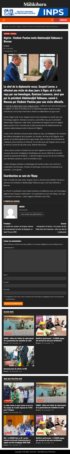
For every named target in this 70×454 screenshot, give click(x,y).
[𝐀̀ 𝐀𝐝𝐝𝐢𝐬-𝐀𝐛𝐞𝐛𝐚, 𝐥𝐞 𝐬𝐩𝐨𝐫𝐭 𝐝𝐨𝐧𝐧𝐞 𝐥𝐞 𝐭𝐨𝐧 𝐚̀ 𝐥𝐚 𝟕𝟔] (19, 393)
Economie (8, 433)
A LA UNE (6, 33)
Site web (6, 289)
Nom (6, 275)
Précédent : (18, 227)
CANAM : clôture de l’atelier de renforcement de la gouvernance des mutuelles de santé (19, 339)
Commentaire (9, 248)
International (9, 400)
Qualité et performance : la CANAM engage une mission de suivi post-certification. (50, 339)
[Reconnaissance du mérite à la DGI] (19, 356)
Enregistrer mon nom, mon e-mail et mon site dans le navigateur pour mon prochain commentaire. (35, 298)
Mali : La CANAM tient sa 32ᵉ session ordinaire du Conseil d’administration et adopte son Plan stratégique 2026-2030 (17, 440)
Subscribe (63, 20)
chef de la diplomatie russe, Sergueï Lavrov (22, 106)
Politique (13, 33)
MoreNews (41, 452)
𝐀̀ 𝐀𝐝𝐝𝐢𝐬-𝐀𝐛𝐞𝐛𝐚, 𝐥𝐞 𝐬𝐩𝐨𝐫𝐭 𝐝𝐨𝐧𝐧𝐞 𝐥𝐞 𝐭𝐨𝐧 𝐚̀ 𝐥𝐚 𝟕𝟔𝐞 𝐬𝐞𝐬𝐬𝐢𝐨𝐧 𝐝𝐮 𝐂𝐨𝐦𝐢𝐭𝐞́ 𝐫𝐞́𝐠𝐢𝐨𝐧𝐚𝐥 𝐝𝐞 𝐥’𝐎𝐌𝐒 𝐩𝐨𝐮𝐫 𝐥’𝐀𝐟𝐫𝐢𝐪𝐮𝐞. (18, 407)
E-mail (6, 282)
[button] (4, 20)
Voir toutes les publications (31, 214)
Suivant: (51, 227)
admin (7, 46)
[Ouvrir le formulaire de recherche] (52, 20)
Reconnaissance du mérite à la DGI (15, 369)
